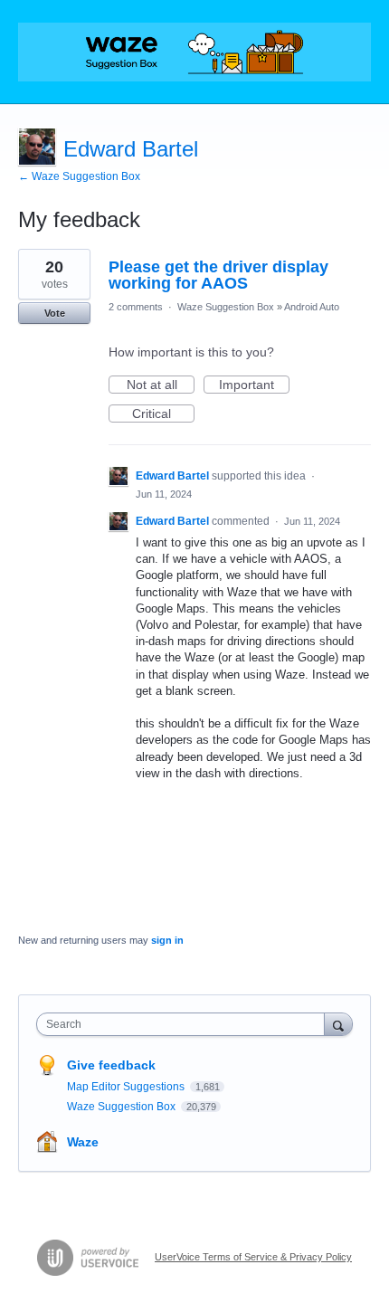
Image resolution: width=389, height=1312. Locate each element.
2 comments (136, 306)
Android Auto (311, 306)
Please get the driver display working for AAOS (218, 275)
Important (254, 385)
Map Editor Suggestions (127, 1086)
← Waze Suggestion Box (79, 176)
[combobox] (184, 1024)
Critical (163, 414)
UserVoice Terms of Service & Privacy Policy (253, 1256)
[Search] (338, 1024)
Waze (83, 1142)
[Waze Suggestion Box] (194, 52)
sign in (167, 940)
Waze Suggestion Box (225, 306)
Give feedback (111, 1065)
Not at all (160, 385)
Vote (54, 313)
